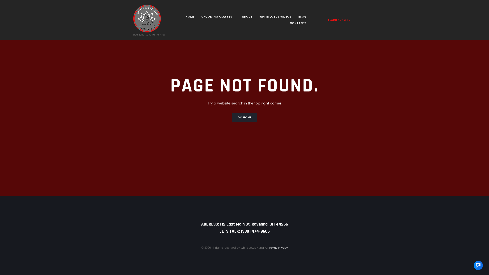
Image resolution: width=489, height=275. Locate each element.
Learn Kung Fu (339, 20)
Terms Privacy (278, 248)
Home (190, 17)
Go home (244, 117)
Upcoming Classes (216, 17)
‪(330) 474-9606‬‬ (255, 231)
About (247, 17)
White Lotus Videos (275, 17)
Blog (302, 17)
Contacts (298, 23)
